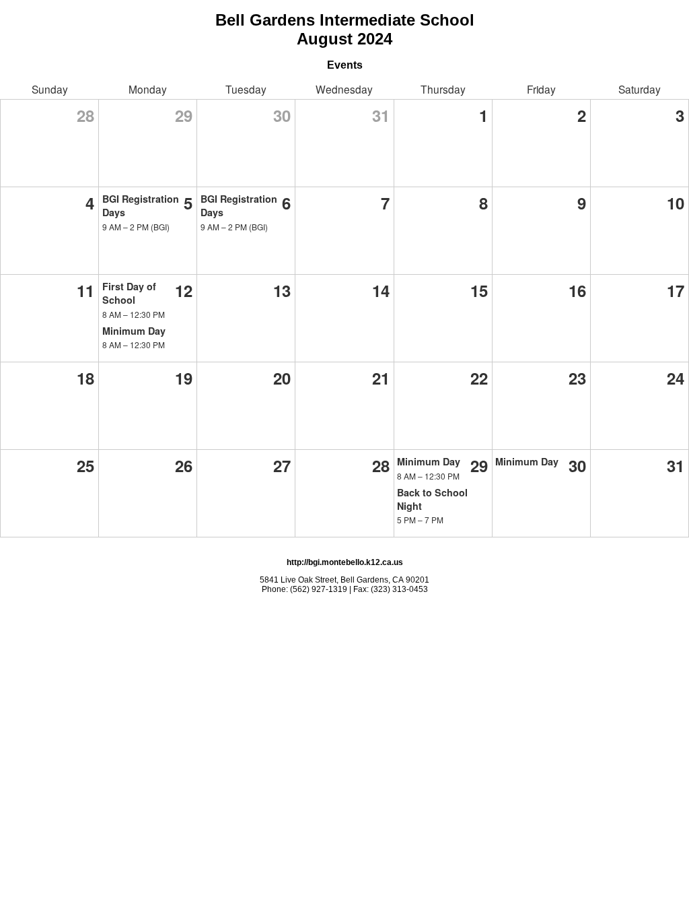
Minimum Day (134, 330)
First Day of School (129, 293)
